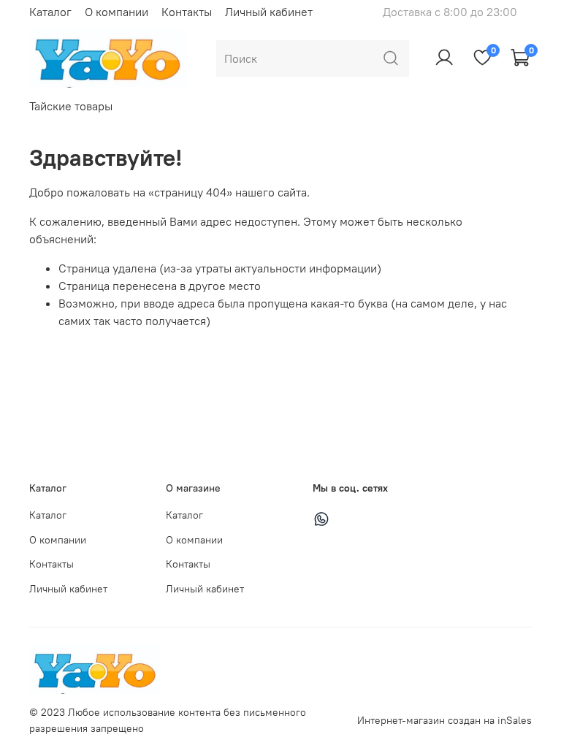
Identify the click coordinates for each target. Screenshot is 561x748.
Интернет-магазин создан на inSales (444, 720)
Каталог (50, 11)
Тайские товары (70, 106)
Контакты (186, 11)
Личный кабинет (269, 11)
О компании (116, 11)
